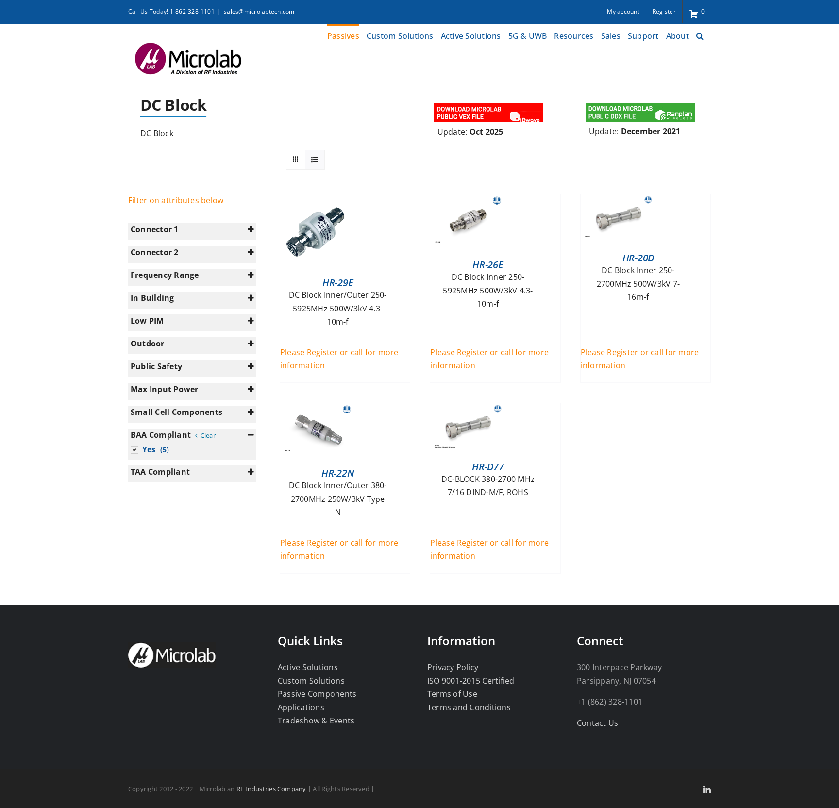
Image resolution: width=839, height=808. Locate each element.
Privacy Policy (452, 667)
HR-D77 (487, 466)
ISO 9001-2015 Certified (471, 680)
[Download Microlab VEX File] (489, 104)
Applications (301, 707)
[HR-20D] (617, 200)
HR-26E (487, 264)
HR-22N (337, 473)
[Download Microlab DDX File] (640, 104)
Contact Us (597, 723)
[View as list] (314, 159)
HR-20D (638, 257)
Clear (208, 435)
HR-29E (337, 282)
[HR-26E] (466, 200)
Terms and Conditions (469, 707)
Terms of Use (452, 693)
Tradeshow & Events (316, 720)
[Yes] (134, 449)
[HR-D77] (466, 409)
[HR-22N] (316, 409)
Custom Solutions (311, 680)
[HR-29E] (316, 200)
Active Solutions (308, 667)
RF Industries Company (271, 788)
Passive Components (317, 693)
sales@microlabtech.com (259, 11)
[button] (700, 35)
